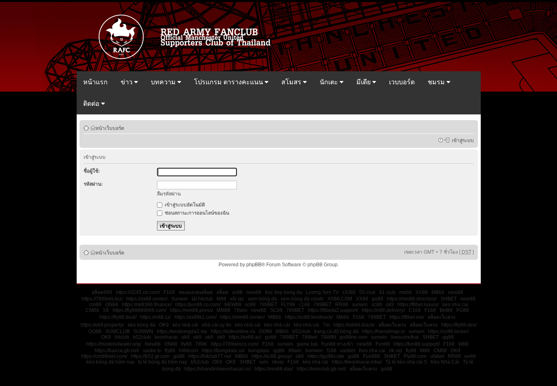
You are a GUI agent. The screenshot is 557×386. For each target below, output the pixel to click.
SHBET (448, 299)
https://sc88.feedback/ (309, 317)
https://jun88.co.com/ (198, 304)
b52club (301, 331)
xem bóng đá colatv (302, 299)
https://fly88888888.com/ (139, 310)
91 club (387, 292)
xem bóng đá (262, 299)
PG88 (462, 310)
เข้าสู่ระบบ (461, 140)
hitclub (122, 337)
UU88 (349, 292)
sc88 (237, 292)
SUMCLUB (117, 331)
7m (326, 325)
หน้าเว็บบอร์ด (109, 127)
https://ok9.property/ (102, 325)
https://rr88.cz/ (155, 317)
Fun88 (383, 344)
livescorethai (405, 337)
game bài (307, 344)
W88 (463, 344)
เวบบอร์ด (402, 82)
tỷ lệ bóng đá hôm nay (162, 362)
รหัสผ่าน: (93, 184)
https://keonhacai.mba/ (357, 362)
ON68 (111, 304)
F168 (169, 292)
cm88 (95, 304)
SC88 (276, 310)
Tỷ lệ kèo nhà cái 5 (406, 362)
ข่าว (127, 82)
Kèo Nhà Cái (445, 362)
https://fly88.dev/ (459, 325)
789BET (268, 304)
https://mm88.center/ (242, 317)
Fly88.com (415, 356)
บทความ (164, 82)
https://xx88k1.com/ (196, 317)
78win (241, 310)
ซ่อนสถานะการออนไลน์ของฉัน (196, 213)
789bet (309, 337)
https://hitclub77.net (209, 356)
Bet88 (446, 310)
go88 (377, 299)
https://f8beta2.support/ (333, 310)
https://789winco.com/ (235, 344)
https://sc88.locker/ (448, 331)
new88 (253, 292)
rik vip (395, 350)
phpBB (253, 265)
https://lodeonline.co (233, 331)
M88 (221, 299)
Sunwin (179, 299)
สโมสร (292, 82)
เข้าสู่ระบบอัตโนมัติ (184, 205)
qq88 (448, 337)
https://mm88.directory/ (412, 299)
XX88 (422, 292)
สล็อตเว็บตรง (441, 317)
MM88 (223, 310)
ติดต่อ (92, 103)
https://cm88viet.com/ (104, 356)
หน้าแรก (95, 82)
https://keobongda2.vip (182, 331)
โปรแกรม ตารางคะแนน (229, 82)
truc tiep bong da (283, 292)
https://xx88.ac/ (245, 337)
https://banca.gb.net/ (117, 350)
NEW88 (232, 304)
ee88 (470, 356)
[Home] (188, 58)
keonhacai (166, 337)
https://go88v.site (325, 356)
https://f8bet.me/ (406, 317)
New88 (153, 344)
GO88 (95, 331)
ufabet (437, 356)
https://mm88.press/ (191, 310)
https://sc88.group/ (272, 356)
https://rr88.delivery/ (383, 310)
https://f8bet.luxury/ (418, 304)
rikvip (278, 362)
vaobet (347, 350)
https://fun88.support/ (416, 344)
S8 (106, 310)
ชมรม (437, 82)
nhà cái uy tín (216, 325)
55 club (367, 292)
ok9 (390, 304)
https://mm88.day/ (273, 369)
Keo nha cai (372, 350)
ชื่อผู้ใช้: (92, 171)
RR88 (341, 304)
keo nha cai (455, 304)
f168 (331, 350)
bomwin (314, 350)
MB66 (437, 292)
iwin (263, 362)
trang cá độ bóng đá (336, 331)
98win (295, 350)
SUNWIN (143, 331)
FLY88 (288, 304)
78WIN (328, 337)
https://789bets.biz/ (102, 299)
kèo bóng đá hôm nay (110, 362)
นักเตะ (330, 82)
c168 (304, 304)
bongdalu (259, 350)
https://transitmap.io (383, 331)
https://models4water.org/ (113, 344)
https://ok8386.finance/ (147, 304)
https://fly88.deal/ (118, 317)
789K (201, 344)
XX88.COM (339, 299)
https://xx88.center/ (147, 299)
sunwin (360, 304)
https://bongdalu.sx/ (223, 350)
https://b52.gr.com (150, 356)
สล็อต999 (102, 292)
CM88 (92, 310)
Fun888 (371, 356)
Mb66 (342, 317)
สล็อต (222, 292)
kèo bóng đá (141, 325)
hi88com (188, 350)
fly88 (186, 344)
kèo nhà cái (185, 325)
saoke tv (152, 350)
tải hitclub (202, 299)
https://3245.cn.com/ (138, 292)
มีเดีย (364, 82)
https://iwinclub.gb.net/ (321, 369)
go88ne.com (353, 337)
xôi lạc (237, 299)
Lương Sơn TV (322, 292)
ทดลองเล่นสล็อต (196, 292)
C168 (415, 310)
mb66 (405, 292)
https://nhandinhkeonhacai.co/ (217, 369)
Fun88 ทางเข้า (337, 344)
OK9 (164, 325)
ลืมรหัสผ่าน (169, 194)
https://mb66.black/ (354, 325)
